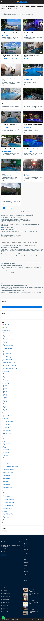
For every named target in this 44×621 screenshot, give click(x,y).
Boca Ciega (26, 568)
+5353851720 (5, 548)
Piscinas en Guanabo (7, 430)
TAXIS (4, 453)
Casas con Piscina (7, 424)
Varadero (5, 374)
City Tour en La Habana (7, 443)
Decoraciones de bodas (7, 498)
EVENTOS (4, 490)
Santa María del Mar (7, 379)
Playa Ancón (6, 380)
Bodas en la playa (7, 495)
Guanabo (25, 556)
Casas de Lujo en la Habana (8, 421)
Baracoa (5, 397)
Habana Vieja (6, 344)
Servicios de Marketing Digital (8, 516)
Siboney (5, 336)
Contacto (4, 522)
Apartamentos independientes (8, 345)
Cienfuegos (6, 392)
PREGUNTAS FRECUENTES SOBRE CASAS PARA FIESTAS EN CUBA (19, 243)
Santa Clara (6, 401)
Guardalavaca (6, 407)
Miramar (5, 333)
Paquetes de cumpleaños (8, 508)
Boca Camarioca (6, 382)
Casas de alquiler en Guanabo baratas (10, 365)
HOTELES (4, 436)
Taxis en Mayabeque (7, 475)
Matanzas (5, 388)
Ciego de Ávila (6, 395)
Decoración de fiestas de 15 (8, 505)
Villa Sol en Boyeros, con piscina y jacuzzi (33, 77)
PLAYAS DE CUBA (6, 371)
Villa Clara (5, 400)
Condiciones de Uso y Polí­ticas (37, 619)
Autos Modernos (8, 463)
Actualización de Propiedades (8, 514)
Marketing (5, 511)
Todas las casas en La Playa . (8, 373)
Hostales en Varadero (7, 356)
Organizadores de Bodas (8, 492)
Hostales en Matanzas (7, 354)
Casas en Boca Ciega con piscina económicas (11, 368)
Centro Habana (6, 342)
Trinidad (5, 391)
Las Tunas (5, 404)
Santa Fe (5, 335)
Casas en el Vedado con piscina (9, 339)
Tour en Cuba (5, 606)
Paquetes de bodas (7, 496)
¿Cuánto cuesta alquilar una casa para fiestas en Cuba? (15, 212)
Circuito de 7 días (6, 452)
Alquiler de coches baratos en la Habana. (12, 466)
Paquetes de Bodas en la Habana (9, 499)
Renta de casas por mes (8, 348)
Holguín (5, 406)
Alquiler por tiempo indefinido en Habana (10, 416)
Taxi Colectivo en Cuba (7, 457)
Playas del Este (26, 553)
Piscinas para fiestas (6, 603)
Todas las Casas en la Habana (8, 332)
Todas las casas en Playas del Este (9, 362)
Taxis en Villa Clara (7, 478)
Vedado (5, 338)
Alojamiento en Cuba (7, 438)
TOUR (4, 441)
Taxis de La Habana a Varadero (9, 469)
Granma (5, 403)
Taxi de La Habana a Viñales (8, 472)
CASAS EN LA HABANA (6, 330)
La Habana (25, 541)
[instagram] (6, 531)
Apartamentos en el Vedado (8, 341)
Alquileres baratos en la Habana (9, 347)
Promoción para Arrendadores (8, 513)
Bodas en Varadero (7, 493)
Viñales (5, 389)
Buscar (22, 306)
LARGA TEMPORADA (6, 412)
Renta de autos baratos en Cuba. (11, 465)
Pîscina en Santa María (7, 427)
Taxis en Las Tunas (7, 484)
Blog (4, 520)
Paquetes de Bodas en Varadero (9, 502)
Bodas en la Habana (6, 609)
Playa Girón (6, 376)
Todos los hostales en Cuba (8, 351)
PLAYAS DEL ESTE (6, 360)
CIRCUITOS (5, 447)
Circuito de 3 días (6, 449)
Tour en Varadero (6, 446)
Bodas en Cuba (5, 611)
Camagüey (6, 394)
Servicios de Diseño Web (8, 519)
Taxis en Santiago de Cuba (8, 487)
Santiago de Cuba (7, 409)
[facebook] (3, 531)
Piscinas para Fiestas (7, 433)
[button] (3, 618)
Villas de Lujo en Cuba (6, 596)
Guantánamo (6, 410)
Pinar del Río (6, 385)
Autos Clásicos (8, 462)
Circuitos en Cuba (5, 605)
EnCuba (4, 551)
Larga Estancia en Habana (8, 415)
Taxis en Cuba (6, 455)
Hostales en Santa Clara (8, 359)
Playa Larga (6, 377)
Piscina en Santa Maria (6, 599)
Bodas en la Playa (5, 608)
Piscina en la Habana (6, 593)
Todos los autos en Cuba (9, 460)
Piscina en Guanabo (6, 602)
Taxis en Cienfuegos (7, 481)
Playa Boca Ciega (27, 555)
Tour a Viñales (6, 444)
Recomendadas (26, 552)
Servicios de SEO (6, 517)
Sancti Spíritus (6, 398)
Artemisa (5, 386)
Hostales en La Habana (7, 353)
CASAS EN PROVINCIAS (7, 383)
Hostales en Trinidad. (7, 357)
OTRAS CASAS (5, 418)
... (15, 38)
